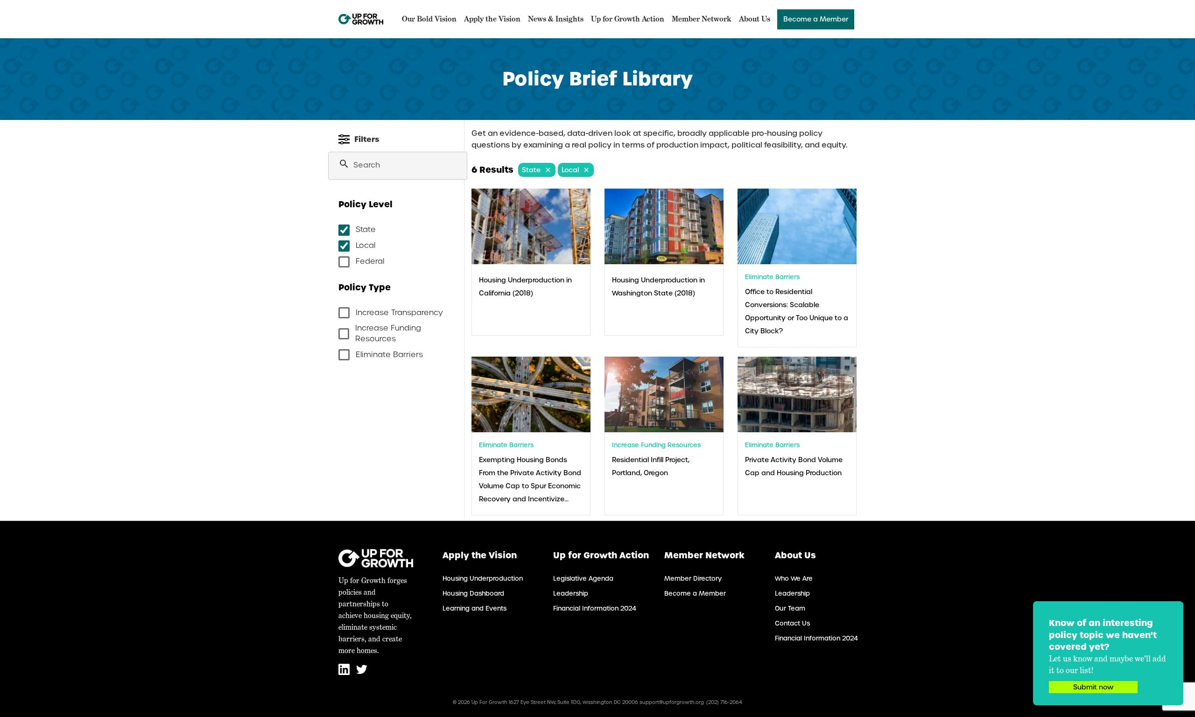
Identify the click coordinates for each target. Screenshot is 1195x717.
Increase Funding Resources (388, 333)
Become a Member (815, 19)
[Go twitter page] (361, 673)
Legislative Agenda (583, 579)
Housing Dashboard (473, 594)
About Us (754, 19)
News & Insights (555, 19)
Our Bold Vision (429, 19)
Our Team (790, 608)
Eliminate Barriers (389, 354)
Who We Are (794, 579)
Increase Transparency (399, 312)
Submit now (1093, 687)
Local (365, 245)
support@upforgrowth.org (672, 702)
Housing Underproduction (483, 579)
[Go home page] (360, 19)
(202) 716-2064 (724, 702)
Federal (370, 261)
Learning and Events (474, 608)
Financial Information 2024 (594, 608)
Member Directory (693, 579)
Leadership (570, 594)
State (366, 229)
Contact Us (792, 623)
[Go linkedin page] (344, 673)
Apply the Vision (492, 19)
